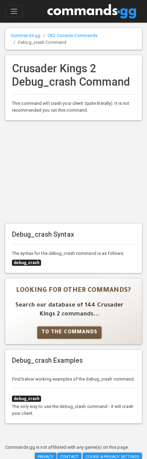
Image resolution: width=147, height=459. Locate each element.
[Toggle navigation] (14, 11)
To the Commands (69, 332)
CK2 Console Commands (72, 35)
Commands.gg (25, 35)
